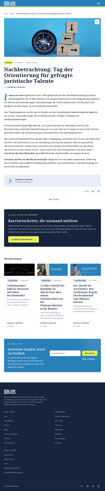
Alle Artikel (52, 199)
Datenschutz (9, 459)
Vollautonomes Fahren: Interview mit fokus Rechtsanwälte (18, 290)
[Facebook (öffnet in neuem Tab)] (81, 486)
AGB (5, 463)
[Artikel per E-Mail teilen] (98, 191)
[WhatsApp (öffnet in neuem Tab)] (98, 486)
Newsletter (59, 429)
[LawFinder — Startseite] (10, 4)
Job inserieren (9, 443)
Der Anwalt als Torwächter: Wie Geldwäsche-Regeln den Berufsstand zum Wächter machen (85, 294)
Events (6, 425)
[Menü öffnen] (98, 3)
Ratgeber (58, 434)
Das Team (59, 421)
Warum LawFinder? (62, 416)
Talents (7, 438)
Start (6, 13)
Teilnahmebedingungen (13, 472)
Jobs (5, 416)
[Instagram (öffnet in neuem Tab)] (87, 486)
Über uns (58, 425)
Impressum (8, 455)
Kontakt (58, 443)
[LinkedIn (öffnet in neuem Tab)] (93, 486)
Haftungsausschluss (12, 468)
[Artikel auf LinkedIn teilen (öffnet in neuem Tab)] (93, 191)
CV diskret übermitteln (23, 239)
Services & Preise (11, 434)
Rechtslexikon (60, 438)
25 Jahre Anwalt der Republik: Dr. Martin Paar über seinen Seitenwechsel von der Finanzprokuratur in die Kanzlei (52, 297)
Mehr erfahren (89, 359)
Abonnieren (90, 353)
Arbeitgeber (8, 421)
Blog (12, 13)
